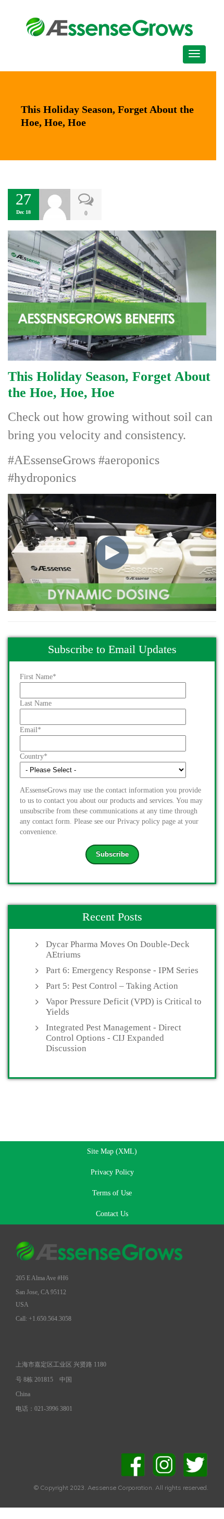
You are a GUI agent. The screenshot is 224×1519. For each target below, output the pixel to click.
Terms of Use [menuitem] (112, 1193)
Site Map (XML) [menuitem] (112, 1151)
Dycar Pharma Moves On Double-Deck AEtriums (118, 949)
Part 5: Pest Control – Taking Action (112, 986)
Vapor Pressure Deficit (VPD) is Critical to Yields (124, 1007)
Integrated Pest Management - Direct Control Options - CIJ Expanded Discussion (113, 1038)
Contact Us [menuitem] (112, 1214)
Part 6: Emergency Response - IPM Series (122, 970)
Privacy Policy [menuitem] (112, 1172)
